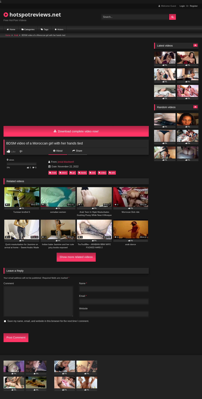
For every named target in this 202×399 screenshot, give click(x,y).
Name (83, 283)
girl (73, 173)
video (103, 173)
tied (93, 173)
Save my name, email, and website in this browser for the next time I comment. (48, 321)
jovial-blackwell (66, 162)
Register (194, 6)
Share (78, 150)
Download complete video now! (78, 131)
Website (83, 308)
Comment (9, 283)
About (59, 150)
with (113, 173)
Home (12, 29)
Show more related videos (76, 257)
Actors (60, 29)
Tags (46, 29)
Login (182, 6)
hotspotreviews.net (34, 14)
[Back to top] (193, 391)
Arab (16, 35)
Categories (29, 29)
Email (83, 296)
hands (83, 173)
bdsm (64, 173)
